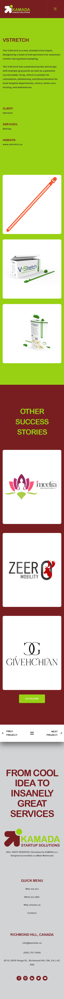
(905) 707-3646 (32, 952)
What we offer (32, 897)
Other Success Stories (32, 421)
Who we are (32, 889)
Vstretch (16, 40)
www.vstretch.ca (12, 144)
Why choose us (32, 905)
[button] (32, 698)
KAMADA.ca (51, 852)
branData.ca (29, 856)
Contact (32, 913)
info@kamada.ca (32, 943)
